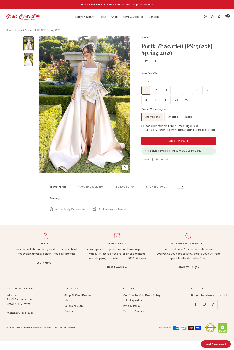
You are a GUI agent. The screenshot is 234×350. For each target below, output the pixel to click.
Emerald (172, 117)
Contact (154, 17)
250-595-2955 (24, 313)
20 (176, 100)
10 (197, 90)
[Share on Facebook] (152, 159)
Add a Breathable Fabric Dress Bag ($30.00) (180, 127)
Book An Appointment (112, 209)
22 (186, 100)
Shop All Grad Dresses (78, 295)
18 (166, 100)
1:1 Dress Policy (124, 187)
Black (188, 117)
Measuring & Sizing (90, 187)
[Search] (205, 17)
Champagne (152, 117)
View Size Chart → (152, 73)
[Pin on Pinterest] (157, 159)
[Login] (219, 16)
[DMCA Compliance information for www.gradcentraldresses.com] (222, 328)
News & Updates (133, 17)
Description (58, 187)
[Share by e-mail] (167, 159)
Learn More (147, 4)
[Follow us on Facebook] (195, 304)
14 (146, 100)
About (102, 17)
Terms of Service (133, 311)
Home (9, 30)
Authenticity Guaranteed (70, 209)
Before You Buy (84, 17)
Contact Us (71, 311)
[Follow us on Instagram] (204, 304)
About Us (70, 300)
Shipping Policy (132, 300)
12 (207, 90)
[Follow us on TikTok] (213, 304)
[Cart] (226, 16)
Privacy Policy (131, 306)
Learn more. (194, 150)
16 (156, 100)
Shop (114, 17)
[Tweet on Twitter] (161, 159)
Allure (145, 37)
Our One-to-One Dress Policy (141, 295)
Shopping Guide (156, 187)
